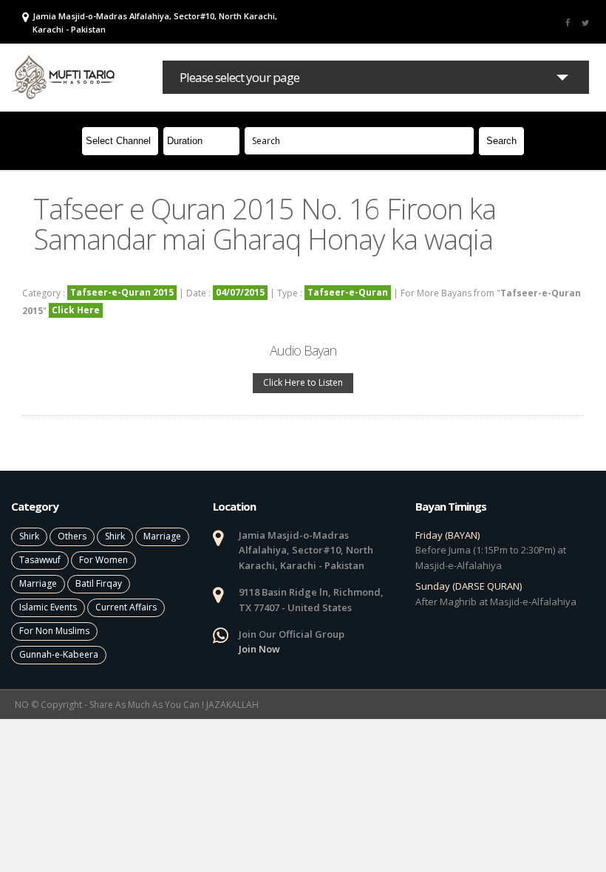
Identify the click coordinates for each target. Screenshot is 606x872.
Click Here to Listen (303, 382)
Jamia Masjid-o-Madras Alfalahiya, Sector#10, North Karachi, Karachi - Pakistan (155, 22)
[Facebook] (567, 22)
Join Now (259, 648)
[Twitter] (585, 22)
